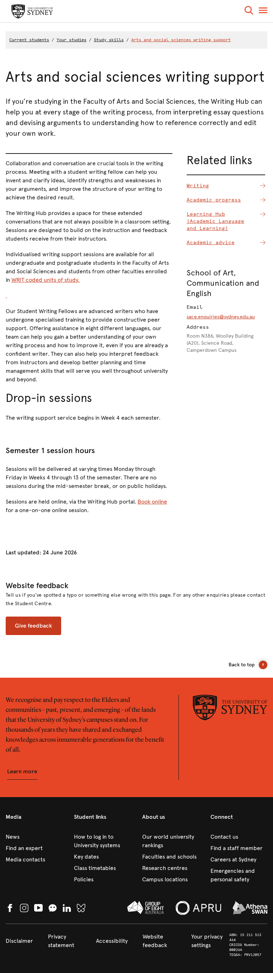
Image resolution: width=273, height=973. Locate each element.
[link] (34, 837)
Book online (152, 501)
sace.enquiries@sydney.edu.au (221, 317)
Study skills (109, 39)
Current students (29, 39)
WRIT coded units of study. (45, 279)
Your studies (71, 39)
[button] (249, 11)
